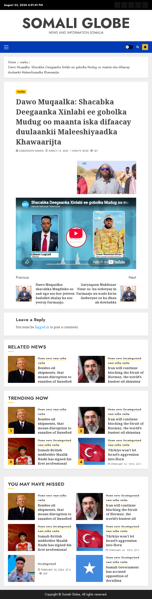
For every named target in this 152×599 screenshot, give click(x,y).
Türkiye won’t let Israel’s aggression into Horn (123, 454)
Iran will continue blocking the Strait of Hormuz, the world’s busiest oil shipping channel (126, 377)
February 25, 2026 (52, 570)
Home (41, 358)
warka (21, 91)
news (49, 358)
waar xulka (59, 358)
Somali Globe (76, 23)
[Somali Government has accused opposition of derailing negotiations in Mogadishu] (89, 568)
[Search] (137, 47)
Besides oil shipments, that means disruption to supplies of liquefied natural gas (55, 377)
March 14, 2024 (58, 151)
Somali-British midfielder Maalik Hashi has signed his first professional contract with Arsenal (56, 459)
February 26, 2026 (123, 464)
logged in (42, 327)
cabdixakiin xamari (31, 151)
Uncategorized (132, 358)
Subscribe (145, 47)
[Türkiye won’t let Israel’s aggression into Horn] (91, 451)
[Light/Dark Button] (129, 47)
